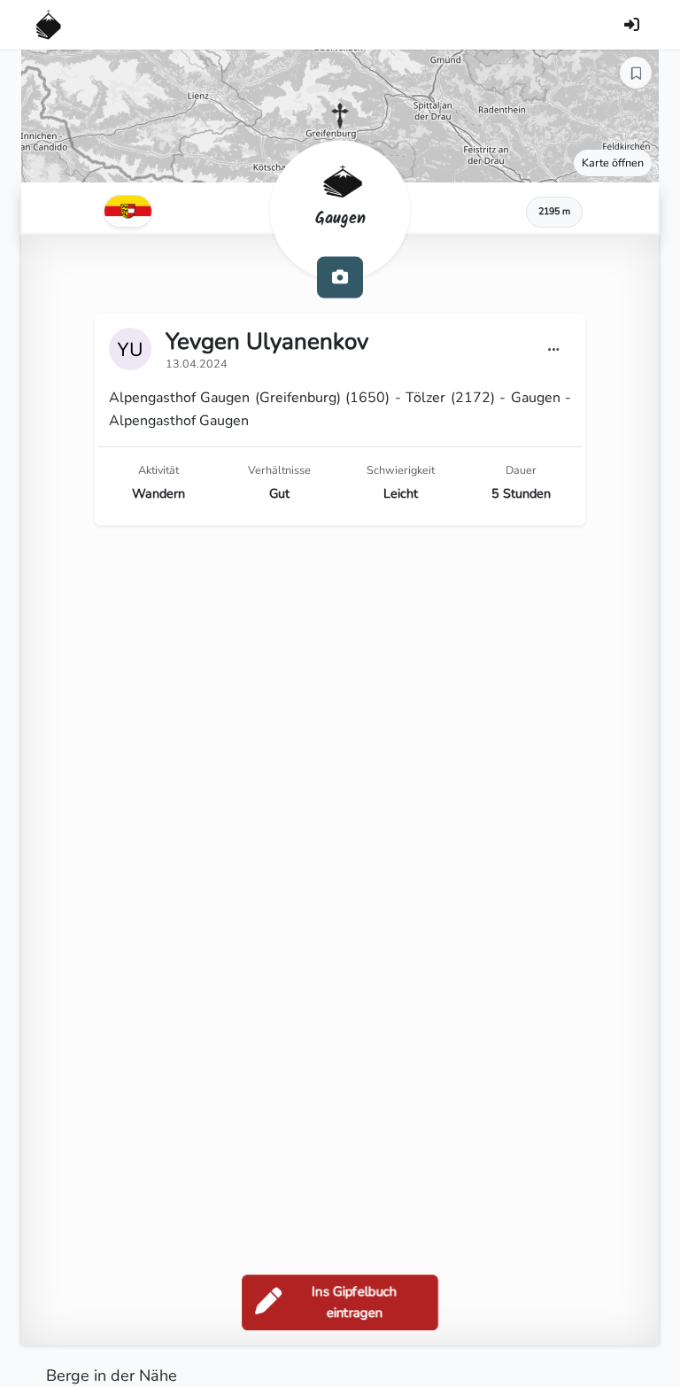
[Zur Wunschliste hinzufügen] (636, 73)
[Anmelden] (631, 25)
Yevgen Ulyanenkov (267, 341)
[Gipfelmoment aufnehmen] (340, 277)
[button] (340, 116)
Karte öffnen (613, 162)
